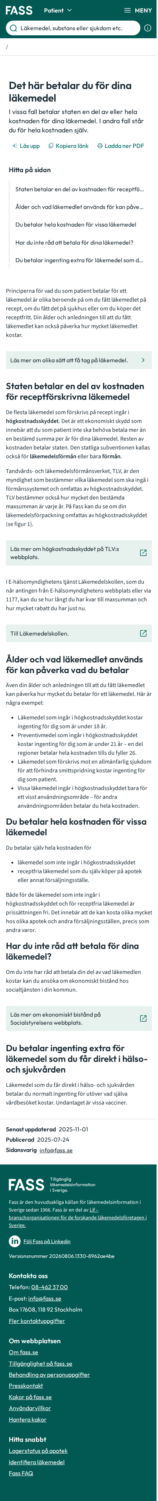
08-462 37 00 (49, 1287)
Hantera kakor (28, 1419)
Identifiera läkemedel (37, 1462)
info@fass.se (56, 1150)
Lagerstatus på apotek (38, 1450)
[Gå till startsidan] (19, 10)
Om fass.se (23, 1352)
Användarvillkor (30, 1408)
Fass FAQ (21, 1473)
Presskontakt (26, 1385)
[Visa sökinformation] (147, 28)
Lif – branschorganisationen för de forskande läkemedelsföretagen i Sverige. (78, 1217)
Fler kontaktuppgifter (37, 1320)
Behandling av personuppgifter (49, 1374)
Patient (54, 10)
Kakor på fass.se (30, 1397)
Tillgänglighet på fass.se (40, 1363)
